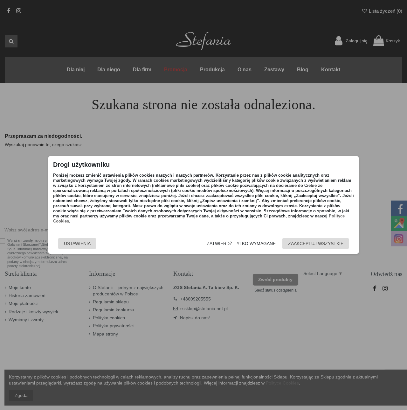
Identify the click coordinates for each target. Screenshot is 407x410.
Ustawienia (77, 243)
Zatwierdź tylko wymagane (241, 243)
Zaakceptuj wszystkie (315, 243)
